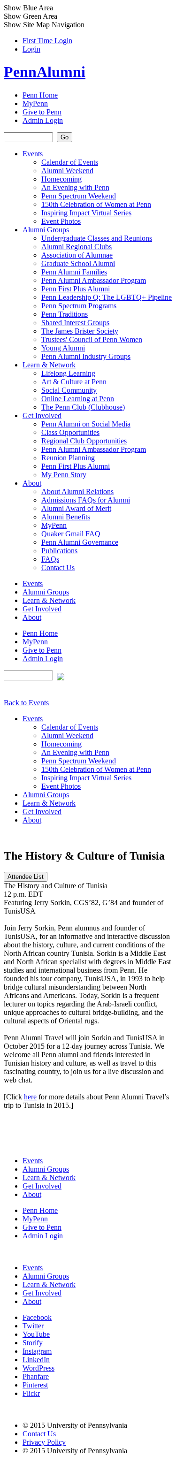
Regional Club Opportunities (84, 441)
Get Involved (42, 415)
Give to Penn (42, 112)
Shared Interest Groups (75, 323)
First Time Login (47, 41)
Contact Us (58, 568)
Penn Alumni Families (74, 272)
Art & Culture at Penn (74, 382)
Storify (33, 1343)
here (30, 1097)
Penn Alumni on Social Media (85, 424)
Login (31, 49)
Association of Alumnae (77, 255)
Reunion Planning (68, 458)
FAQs (50, 559)
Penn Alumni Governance (79, 542)
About (32, 483)
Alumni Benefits (65, 517)
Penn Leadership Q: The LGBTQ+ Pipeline (106, 297)
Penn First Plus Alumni (75, 289)
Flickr (31, 1393)
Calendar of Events (69, 162)
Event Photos (61, 221)
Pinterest (35, 1385)
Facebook (37, 1317)
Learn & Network (49, 365)
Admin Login (43, 120)
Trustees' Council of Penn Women (91, 339)
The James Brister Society (79, 331)
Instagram (37, 1351)
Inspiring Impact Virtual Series (86, 213)
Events (33, 154)
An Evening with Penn (75, 187)
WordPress (38, 1368)
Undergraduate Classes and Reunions (96, 238)
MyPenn (35, 103)
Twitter (33, 1326)
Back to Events (26, 703)
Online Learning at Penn (77, 399)
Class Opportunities (70, 432)
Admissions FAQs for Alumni (85, 500)
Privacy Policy (44, 1442)
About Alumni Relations (77, 491)
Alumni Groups (46, 230)
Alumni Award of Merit (76, 508)
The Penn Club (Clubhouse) (83, 407)
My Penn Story (63, 475)
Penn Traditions (64, 314)
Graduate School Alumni (78, 263)
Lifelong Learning (68, 373)
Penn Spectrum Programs (78, 306)
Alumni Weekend (67, 171)
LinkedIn (36, 1360)
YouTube (36, 1334)
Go (65, 137)
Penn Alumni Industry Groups (85, 356)
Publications (59, 551)
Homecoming (61, 179)
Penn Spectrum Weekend (78, 196)
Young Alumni (63, 348)
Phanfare (36, 1376)
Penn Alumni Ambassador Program (93, 280)
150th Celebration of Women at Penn (96, 204)
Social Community (69, 390)
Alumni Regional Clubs (76, 247)
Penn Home (40, 95)
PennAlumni (44, 71)
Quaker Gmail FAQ (70, 534)
